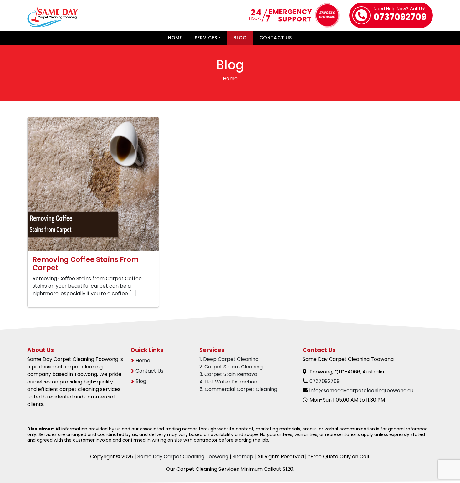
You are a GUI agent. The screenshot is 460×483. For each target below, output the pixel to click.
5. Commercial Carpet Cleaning (238, 389)
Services (206, 37)
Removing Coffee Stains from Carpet (86, 264)
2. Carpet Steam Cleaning (231, 366)
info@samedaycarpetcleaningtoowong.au (361, 390)
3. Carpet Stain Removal (228, 374)
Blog (240, 37)
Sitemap (243, 456)
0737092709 (400, 15)
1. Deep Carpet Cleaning (228, 359)
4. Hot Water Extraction (228, 381)
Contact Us (275, 37)
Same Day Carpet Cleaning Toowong (182, 456)
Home (175, 37)
